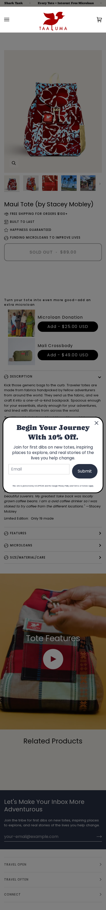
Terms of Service (81, 486)
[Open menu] (12, 19)
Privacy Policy (63, 486)
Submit (85, 471)
